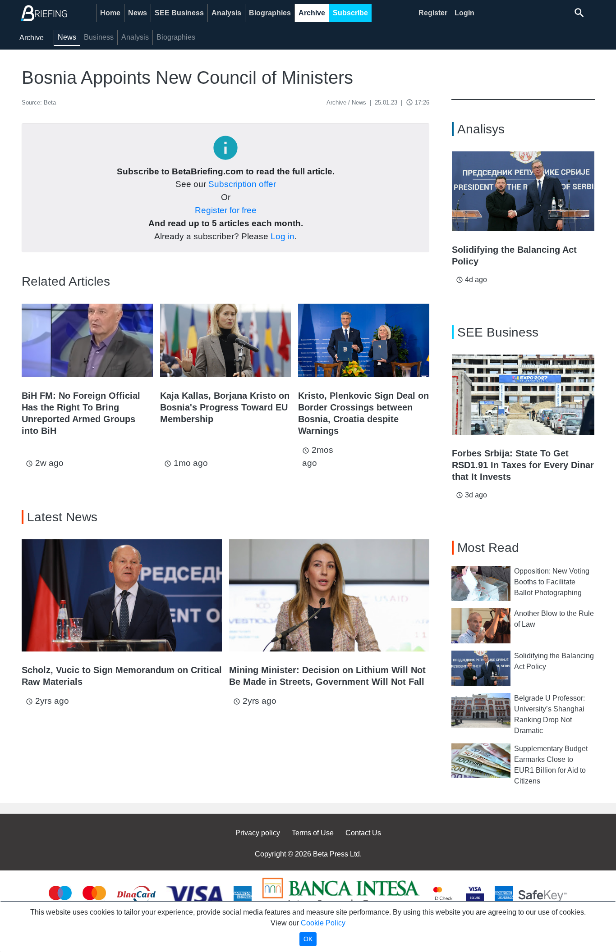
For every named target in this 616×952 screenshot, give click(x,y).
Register (432, 13)
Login (464, 13)
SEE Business (179, 13)
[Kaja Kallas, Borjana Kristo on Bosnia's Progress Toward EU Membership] (225, 340)
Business (99, 37)
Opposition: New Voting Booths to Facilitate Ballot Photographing (551, 582)
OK (308, 939)
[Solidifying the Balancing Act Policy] (523, 191)
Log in (282, 236)
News (137, 13)
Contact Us (363, 833)
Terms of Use (313, 833)
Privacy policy (257, 833)
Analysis (226, 13)
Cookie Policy (323, 923)
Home (110, 13)
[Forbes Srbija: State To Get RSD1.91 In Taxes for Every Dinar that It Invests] (523, 395)
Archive (312, 13)
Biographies (270, 13)
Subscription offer (242, 184)
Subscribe (350, 13)
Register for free (226, 210)
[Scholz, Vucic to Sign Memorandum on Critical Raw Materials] (122, 595)
